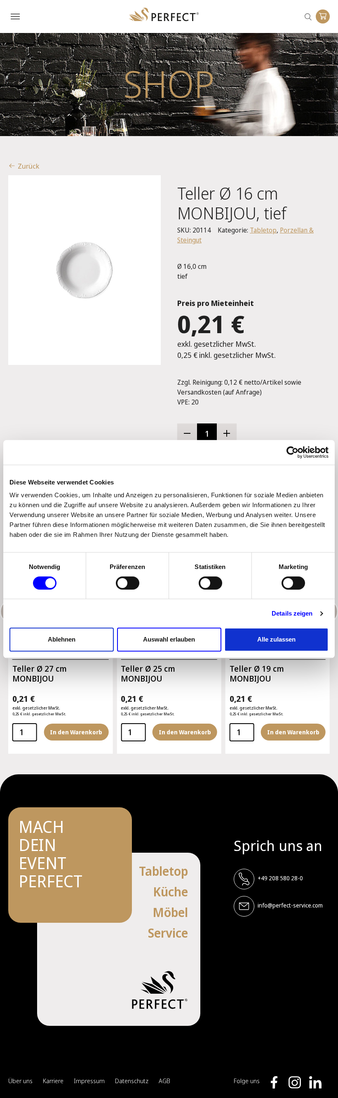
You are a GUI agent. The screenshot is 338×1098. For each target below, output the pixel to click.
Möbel (170, 912)
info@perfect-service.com (290, 905)
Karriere (53, 1081)
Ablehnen (61, 639)
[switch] (127, 583)
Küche (170, 891)
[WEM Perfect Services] (164, 14)
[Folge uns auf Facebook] (274, 1082)
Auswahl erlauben (169, 639)
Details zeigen (292, 613)
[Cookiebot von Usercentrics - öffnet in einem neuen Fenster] (292, 452)
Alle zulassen (276, 639)
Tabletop (263, 230)
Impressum (89, 1081)
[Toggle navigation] (15, 16)
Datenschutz (131, 1081)
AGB (164, 1081)
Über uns (20, 1081)
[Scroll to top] (319, 1079)
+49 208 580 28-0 (280, 878)
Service (168, 932)
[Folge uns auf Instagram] (295, 1082)
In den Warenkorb (76, 732)
